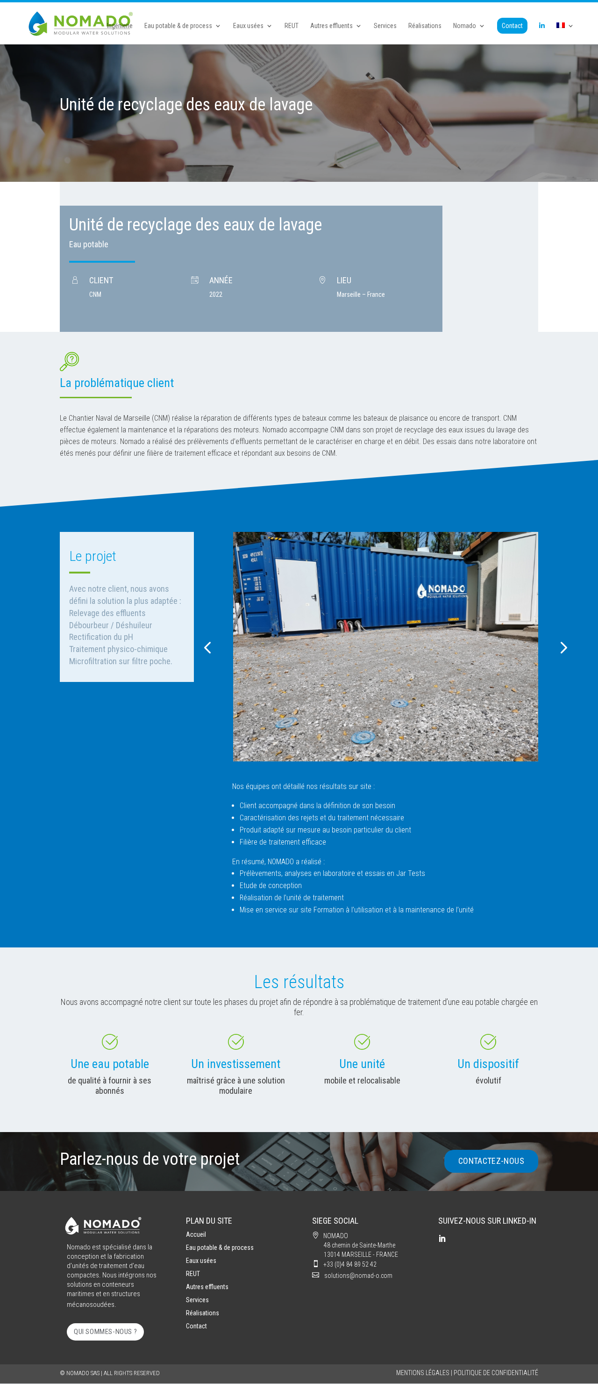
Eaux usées (248, 25)
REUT (292, 25)
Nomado (464, 25)
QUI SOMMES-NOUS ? (105, 1331)
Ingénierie (120, 25)
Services (385, 25)
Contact (512, 25)
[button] (207, 646)
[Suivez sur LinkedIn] (441, 1238)
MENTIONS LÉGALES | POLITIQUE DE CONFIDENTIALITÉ (467, 1373)
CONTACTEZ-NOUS (491, 1161)
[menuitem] (565, 33)
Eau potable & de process (178, 25)
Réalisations (424, 25)
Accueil (196, 1234)
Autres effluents (331, 25)
